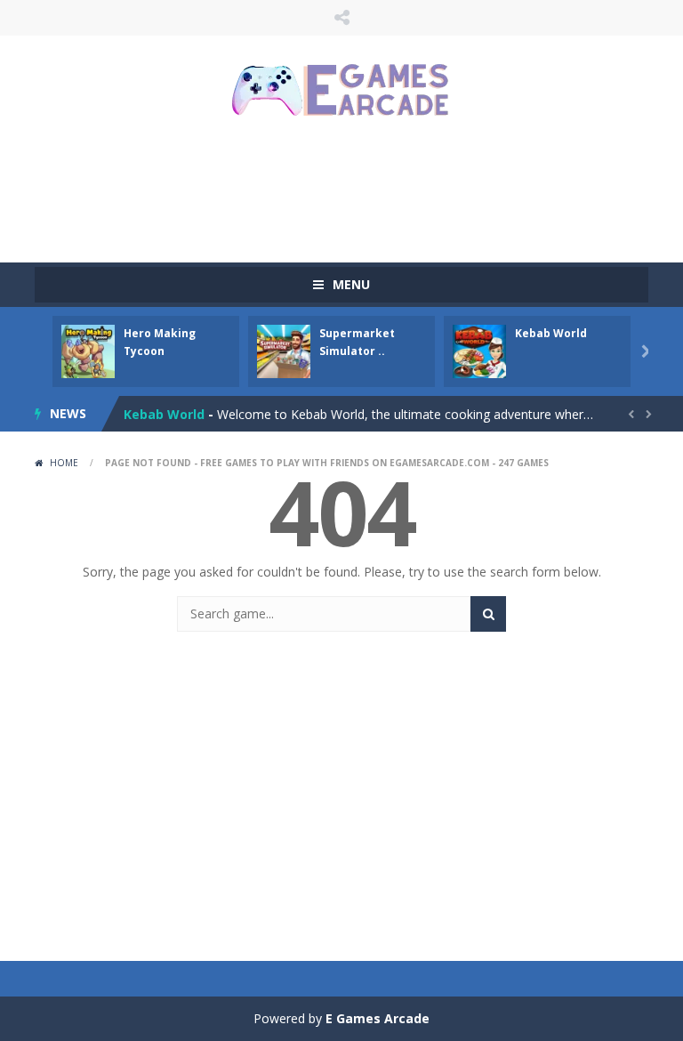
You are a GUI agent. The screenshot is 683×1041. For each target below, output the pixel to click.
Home (64, 462)
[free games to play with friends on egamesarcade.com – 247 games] (341, 92)
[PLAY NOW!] (88, 350)
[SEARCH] (488, 614)
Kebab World (551, 333)
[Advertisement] (358, 191)
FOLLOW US (341, 18)
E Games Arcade (377, 1018)
